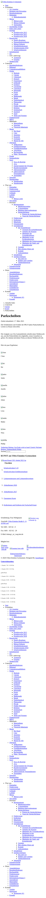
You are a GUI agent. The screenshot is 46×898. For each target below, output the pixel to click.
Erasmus (16, 59)
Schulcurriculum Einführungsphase (15, 472)
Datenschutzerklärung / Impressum (18, 555)
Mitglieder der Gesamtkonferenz (28, 234)
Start (6, 5)
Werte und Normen (20, 116)
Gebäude (12, 193)
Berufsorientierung (15, 13)
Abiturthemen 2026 (10, 485)
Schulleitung (18, 255)
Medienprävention (24, 206)
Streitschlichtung (23, 212)
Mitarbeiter (17, 222)
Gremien (21, 247)
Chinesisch (17, 77)
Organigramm (18, 224)
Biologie (16, 73)
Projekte (12, 30)
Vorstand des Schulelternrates (32, 230)
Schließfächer (14, 288)
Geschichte (17, 87)
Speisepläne (18, 25)
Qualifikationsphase (20, 148)
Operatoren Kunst (10, 498)
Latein (16, 94)
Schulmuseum (14, 52)
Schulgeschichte (14, 266)
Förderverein (13, 189)
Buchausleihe (18, 152)
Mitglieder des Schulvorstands (32, 241)
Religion (16, 108)
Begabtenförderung (15, 65)
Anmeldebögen (14, 272)
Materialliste (13, 286)
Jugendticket (13, 284)
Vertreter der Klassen (29, 231)
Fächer (11, 71)
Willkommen (18, 144)
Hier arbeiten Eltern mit (26, 249)
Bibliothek (12, 15)
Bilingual (12, 67)
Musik (16, 98)
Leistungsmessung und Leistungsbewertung (18, 478)
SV (10, 54)
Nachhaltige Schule (16, 27)
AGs (15, 164)
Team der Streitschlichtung (31, 216)
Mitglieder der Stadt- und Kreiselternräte (30, 244)
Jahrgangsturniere (20, 170)
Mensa (11, 19)
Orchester (17, 139)
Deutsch (16, 79)
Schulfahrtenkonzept (21, 46)
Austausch (17, 58)
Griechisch (17, 88)
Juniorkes (17, 135)
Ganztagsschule (14, 191)
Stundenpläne (14, 179)
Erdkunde (17, 83)
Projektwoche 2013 (20, 32)
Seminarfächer (14, 158)
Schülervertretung (20, 257)
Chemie (16, 75)
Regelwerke (13, 38)
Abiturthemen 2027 (10, 492)
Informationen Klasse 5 (17, 282)
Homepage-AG (19, 297)
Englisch (17, 85)
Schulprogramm (14, 268)
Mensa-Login (18, 21)
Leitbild (12, 195)
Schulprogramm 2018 (21, 48)
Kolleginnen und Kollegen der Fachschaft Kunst (20, 505)
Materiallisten (18, 123)
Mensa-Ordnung (19, 23)
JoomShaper (39, 558)
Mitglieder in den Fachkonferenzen (28, 238)
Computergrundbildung (17, 69)
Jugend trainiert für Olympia (23, 166)
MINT (11, 119)
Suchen (3, 451)
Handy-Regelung (19, 40)
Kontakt (20, 251)
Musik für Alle (19, 141)
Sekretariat (17, 264)
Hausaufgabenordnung (21, 42)
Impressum (13, 295)
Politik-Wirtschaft (19, 106)
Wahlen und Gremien (25, 260)
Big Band (17, 131)
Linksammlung (23, 253)
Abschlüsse (17, 150)
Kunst (16, 92)
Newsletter (13, 201)
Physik (16, 104)
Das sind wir (22, 259)
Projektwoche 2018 (20, 36)
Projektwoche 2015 (20, 34)
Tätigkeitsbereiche (24, 262)
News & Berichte (19, 162)
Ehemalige (13, 187)
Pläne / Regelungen (20, 154)
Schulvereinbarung (20, 50)
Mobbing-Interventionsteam (27, 210)
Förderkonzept (14, 117)
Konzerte (17, 137)
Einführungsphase (20, 146)
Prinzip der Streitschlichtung (31, 214)
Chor (15, 133)
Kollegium (17, 220)
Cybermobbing (23, 208)
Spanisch (17, 112)
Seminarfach (18, 110)
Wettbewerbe (13, 61)
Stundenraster (18, 183)
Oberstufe (12, 143)
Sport (15, 114)
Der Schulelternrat (24, 228)
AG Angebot (13, 9)
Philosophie (18, 102)
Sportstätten (18, 175)
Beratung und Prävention (17, 11)
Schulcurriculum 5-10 (11, 468)
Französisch (18, 81)
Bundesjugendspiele (20, 168)
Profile (11, 156)
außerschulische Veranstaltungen (19, 172)
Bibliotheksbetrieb (20, 17)
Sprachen (17, 125)
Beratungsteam (19, 204)
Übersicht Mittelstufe (21, 127)
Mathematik (18, 96)
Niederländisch (19, 100)
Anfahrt (12, 293)
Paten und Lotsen (15, 29)
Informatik (17, 90)
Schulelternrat (18, 226)
